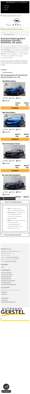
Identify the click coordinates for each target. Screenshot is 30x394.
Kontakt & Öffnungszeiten (9, 284)
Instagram (4, 294)
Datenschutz (6, 5)
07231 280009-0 (16, 2)
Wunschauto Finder (7, 274)
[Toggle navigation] (22, 29)
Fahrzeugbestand (6, 272)
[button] (6, 388)
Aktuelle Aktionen (6, 276)
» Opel (2, 267)
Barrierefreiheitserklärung (9, 302)
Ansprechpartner (6, 282)
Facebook (6, 9)
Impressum (6, 7)
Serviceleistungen (6, 278)
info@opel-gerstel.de (10, 261)
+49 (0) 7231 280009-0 (12, 257)
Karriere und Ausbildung (8, 280)
